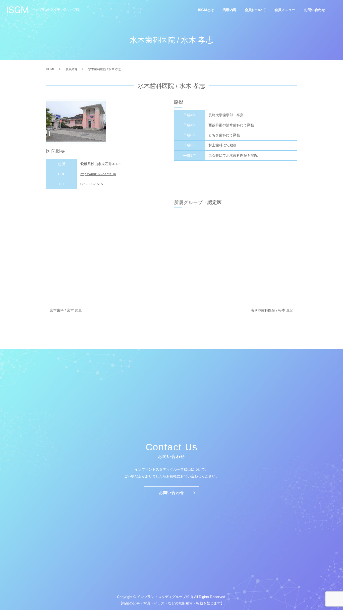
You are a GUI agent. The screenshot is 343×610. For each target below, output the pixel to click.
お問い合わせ (314, 10)
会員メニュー (285, 10)
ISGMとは (206, 10)
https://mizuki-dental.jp (98, 174)
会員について (255, 10)
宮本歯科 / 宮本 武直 (66, 310)
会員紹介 (72, 69)
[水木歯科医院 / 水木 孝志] (76, 121)
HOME (50, 69)
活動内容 (229, 10)
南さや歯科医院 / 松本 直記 (272, 310)
